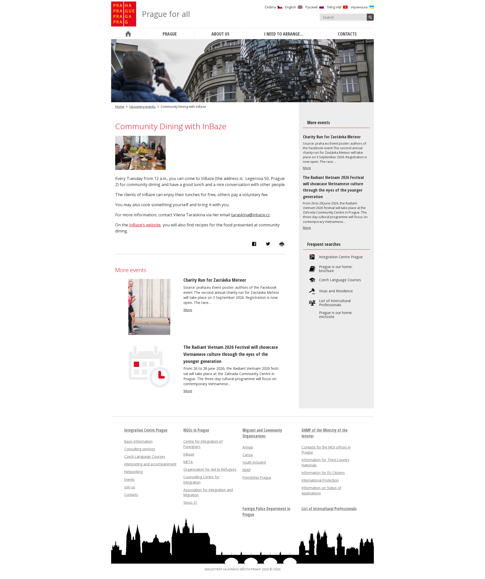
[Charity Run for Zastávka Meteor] (149, 333)
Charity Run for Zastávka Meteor (214, 280)
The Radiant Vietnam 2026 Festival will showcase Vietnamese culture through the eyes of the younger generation (230, 354)
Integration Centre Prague (341, 257)
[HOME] (128, 33)
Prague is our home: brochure (335, 269)
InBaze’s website (145, 225)
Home (119, 106)
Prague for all (166, 14)
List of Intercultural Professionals (335, 303)
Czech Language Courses (340, 280)
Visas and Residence (336, 291)
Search (370, 17)
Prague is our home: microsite (335, 315)
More (187, 309)
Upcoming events (142, 106)
